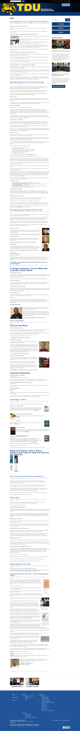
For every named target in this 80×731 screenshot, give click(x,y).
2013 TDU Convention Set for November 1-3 (27, 476)
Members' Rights (45, 697)
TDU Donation (28, 714)
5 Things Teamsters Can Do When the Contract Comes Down (29, 263)
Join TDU (61, 28)
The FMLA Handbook (34, 443)
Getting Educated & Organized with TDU (26, 210)
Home (13, 694)
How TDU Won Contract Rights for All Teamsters (29, 22)
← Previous (12, 671)
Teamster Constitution (46, 701)
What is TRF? (27, 698)
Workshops (44, 703)
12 (30, 671)
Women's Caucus (45, 707)
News (17, 23)
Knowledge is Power (18, 399)
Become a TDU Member (58, 1)
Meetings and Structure (29, 696)
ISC (25, 700)
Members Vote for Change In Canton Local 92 (60, 74)
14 (34, 671)
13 (32, 671)
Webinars (43, 696)
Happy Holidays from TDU (20, 564)
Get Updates (66, 4)
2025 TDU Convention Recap (61, 51)
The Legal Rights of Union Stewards (21, 443)
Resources (41, 694)
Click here (12, 445)
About (24, 694)
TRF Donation (27, 715)
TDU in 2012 (15, 497)
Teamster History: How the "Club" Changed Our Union (29, 574)
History (26, 697)
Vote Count (44, 709)
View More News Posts (58, 86)
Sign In (52, 1)
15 (36, 671)
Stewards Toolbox (45, 698)
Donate (61, 32)
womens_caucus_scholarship (30, 717)
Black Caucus (44, 706)
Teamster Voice (45, 705)
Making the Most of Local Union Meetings (27, 82)
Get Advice (61, 24)
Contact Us (65, 1)
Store (13, 700)
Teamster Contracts (46, 700)
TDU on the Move (17, 321)
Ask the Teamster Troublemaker (48, 702)
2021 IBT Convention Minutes (48, 710)
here (13, 492)
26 (42, 671)
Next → (45, 671)
